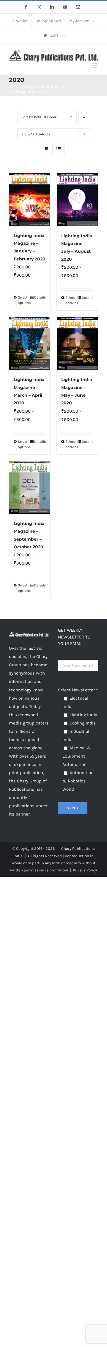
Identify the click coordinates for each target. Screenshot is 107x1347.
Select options (23, 300)
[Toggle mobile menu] (95, 65)
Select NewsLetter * (78, 690)
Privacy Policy (85, 870)
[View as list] (58, 149)
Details (40, 297)
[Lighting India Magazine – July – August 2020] (77, 199)
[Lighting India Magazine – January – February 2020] (29, 199)
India (18, 856)
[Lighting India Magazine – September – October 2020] (29, 487)
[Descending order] (84, 117)
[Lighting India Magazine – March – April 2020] (29, 343)
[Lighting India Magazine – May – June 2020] (77, 343)
